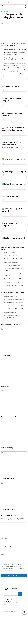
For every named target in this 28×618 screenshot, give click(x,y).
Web (2, 554)
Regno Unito (4, 12)
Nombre (4, 538)
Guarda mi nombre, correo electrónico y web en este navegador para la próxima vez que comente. (13, 567)
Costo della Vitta (8, 599)
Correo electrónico (7, 546)
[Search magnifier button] (25, 7)
